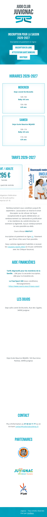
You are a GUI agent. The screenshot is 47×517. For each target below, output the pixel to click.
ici (32, 236)
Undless (30, 513)
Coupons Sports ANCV (16, 247)
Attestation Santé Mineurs (23, 52)
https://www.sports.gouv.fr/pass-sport (24, 286)
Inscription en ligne (23, 47)
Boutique (23, 57)
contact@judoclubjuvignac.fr (27, 426)
